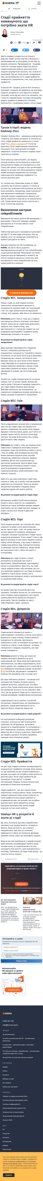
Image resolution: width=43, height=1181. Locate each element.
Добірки (5, 1145)
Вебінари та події (8, 1079)
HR (9, 9)
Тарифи (5, 1067)
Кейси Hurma (7, 1149)
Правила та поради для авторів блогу (15, 1096)
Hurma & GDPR (7, 1120)
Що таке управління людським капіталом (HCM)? (8, 902)
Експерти (6, 1137)
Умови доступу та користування (13, 1112)
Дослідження (7, 1141)
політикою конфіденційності (17, 1161)
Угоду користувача (33, 890)
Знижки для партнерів (10, 1087)
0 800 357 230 (8, 1021)
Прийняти (9, 1175)
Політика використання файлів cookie (15, 1100)
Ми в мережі (7, 1083)
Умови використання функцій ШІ (13, 1116)
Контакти (6, 1075)
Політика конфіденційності (11, 1104)
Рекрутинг (16, 9)
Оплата (5, 1071)
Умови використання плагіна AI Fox (14, 1108)
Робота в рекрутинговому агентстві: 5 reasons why (32, 910)
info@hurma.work (10, 1025)
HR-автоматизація (8, 1034)
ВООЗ (3, 671)
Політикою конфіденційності (12, 890)
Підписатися (21, 884)
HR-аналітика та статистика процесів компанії (18, 1057)
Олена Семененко (17, 32)
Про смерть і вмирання (16, 144)
